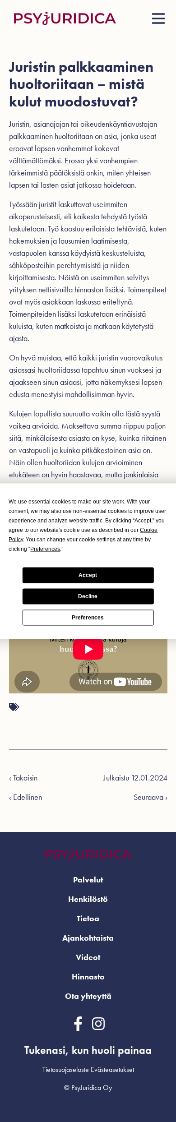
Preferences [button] (45, 548)
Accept (88, 575)
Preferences (88, 617)
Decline (87, 596)
